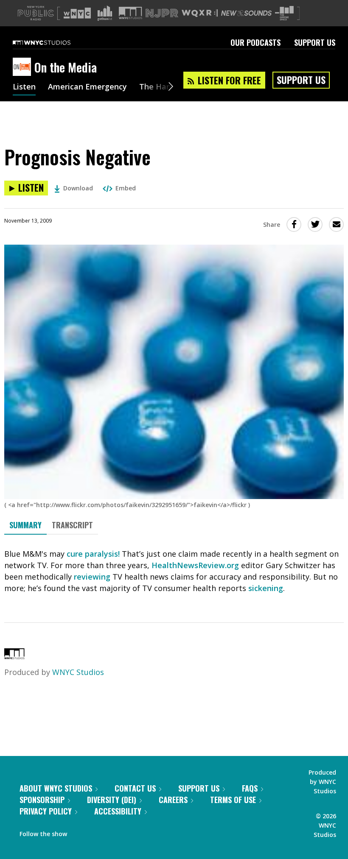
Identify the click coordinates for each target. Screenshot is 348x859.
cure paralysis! (93, 554)
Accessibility (117, 811)
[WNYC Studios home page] (52, 42)
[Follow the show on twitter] (96, 832)
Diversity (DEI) (111, 799)
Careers (173, 799)
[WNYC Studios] (14, 656)
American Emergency (87, 87)
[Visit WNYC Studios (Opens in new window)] (130, 13)
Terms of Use (233, 799)
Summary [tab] (25, 524)
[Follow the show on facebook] (79, 832)
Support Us (314, 42)
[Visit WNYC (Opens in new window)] (77, 13)
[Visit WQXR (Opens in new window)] (200, 13)
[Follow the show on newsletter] (112, 832)
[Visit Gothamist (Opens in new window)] (104, 13)
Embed (125, 188)
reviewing (92, 577)
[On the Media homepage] (23, 67)
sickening (265, 588)
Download (78, 188)
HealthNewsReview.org (195, 565)
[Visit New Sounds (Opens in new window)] (246, 13)
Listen (24, 87)
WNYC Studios (78, 672)
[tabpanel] (174, 571)
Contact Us (135, 788)
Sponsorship (42, 799)
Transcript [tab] (72, 524)
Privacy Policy (46, 811)
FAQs (250, 788)
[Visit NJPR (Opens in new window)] (162, 13)
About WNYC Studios (56, 788)
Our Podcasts (255, 42)
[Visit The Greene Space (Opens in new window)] (284, 13)
